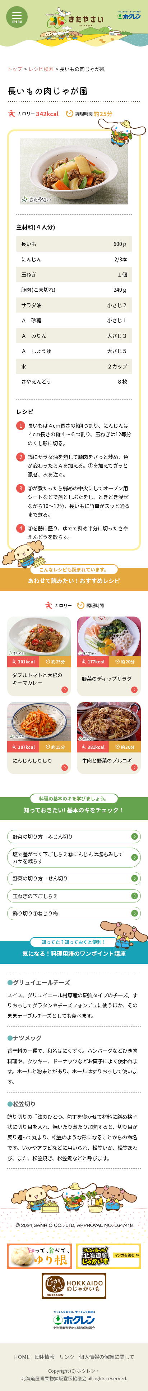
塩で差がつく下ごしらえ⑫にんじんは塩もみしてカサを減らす (68, 857)
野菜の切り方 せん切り (40, 878)
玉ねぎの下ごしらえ (35, 896)
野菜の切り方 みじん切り (43, 836)
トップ (14, 68)
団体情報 (44, 1356)
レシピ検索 (41, 68)
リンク (66, 1356)
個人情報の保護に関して (106, 1356)
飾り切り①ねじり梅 (35, 913)
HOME (22, 1356)
